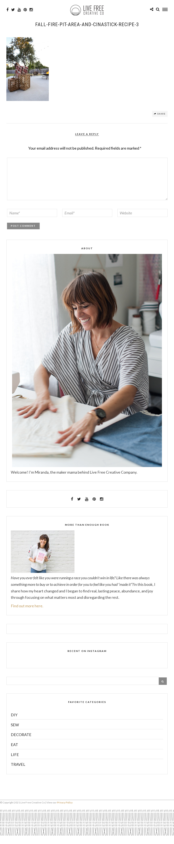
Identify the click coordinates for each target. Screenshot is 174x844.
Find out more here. (27, 605)
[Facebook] (72, 499)
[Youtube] (19, 10)
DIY (14, 714)
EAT (14, 744)
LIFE (15, 754)
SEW (15, 724)
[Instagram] (31, 10)
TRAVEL (18, 764)
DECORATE (21, 734)
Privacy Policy (65, 802)
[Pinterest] (25, 10)
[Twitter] (79, 499)
